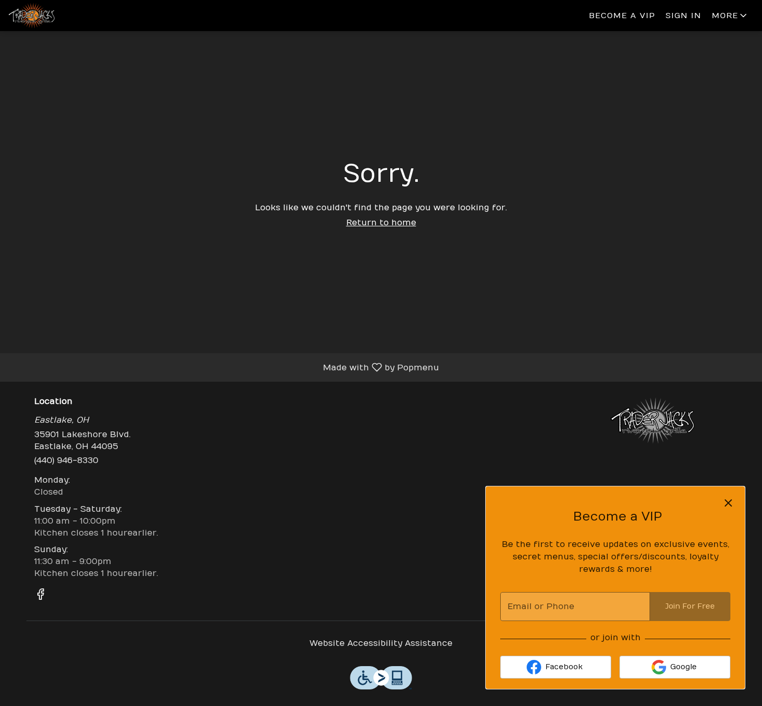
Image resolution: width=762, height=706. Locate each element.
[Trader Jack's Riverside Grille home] (55, 15)
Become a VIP (622, 15)
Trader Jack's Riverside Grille (653, 420)
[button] (730, 15)
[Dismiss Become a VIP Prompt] (728, 503)
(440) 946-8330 (66, 460)
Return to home (381, 222)
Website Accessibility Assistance (381, 643)
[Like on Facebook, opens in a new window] (40, 596)
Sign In (683, 15)
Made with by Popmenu (223, 367)
